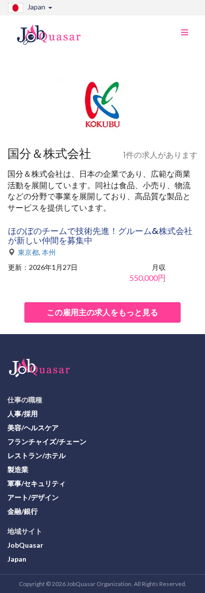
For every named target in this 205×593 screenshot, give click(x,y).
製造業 (17, 469)
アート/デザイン (33, 497)
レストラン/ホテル (36, 455)
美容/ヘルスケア (33, 427)
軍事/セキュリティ (36, 483)
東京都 (28, 252)
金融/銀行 (22, 511)
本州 (49, 252)
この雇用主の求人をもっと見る (102, 312)
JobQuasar (25, 545)
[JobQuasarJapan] (54, 30)
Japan (16, 559)
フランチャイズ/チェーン (47, 441)
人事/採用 (22, 413)
